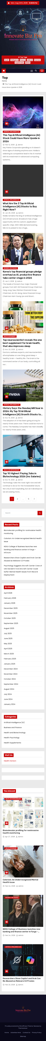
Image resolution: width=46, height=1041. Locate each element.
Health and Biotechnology (11, 470)
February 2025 (10, 659)
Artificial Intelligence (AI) (11, 131)
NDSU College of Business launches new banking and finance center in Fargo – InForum (20, 549)
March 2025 (9, 654)
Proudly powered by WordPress (16, 1026)
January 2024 (9, 704)
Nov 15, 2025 (10, 418)
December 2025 (11, 608)
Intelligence (14, 60)
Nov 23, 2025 (10, 349)
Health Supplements (10, 336)
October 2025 (10, 618)
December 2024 (11, 669)
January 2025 (9, 664)
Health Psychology (11, 737)
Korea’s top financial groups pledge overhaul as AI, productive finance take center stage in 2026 (22, 274)
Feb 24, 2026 (10, 886)
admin (20, 145)
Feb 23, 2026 (10, 985)
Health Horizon (10, 761)
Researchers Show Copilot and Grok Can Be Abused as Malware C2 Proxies (22, 979)
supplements (19, 63)
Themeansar (22, 1028)
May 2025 (8, 643)
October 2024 (10, 679)
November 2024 (10, 674)
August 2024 (9, 689)
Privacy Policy (36, 1033)
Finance (22, 60)
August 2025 (9, 628)
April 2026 (8, 593)
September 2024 (11, 684)
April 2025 (8, 648)
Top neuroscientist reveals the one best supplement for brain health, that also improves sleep (22, 343)
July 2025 (8, 633)
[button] (36, 70)
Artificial (30, 60)
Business (37, 60)
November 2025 (10, 613)
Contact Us (26, 1033)
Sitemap (23, 1036)
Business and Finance (10, 268)
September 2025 (11, 623)
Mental (28, 63)
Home (4, 81)
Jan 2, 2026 (10, 281)
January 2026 (9, 603)
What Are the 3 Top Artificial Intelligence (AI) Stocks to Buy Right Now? (20, 206)
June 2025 (8, 638)
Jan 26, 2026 (10, 213)
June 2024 (8, 699)
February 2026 (10, 598)
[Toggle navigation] (31, 70)
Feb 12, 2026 (10, 145)
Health (7, 60)
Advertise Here (16, 1033)
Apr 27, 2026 (10, 837)
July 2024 (8, 694)
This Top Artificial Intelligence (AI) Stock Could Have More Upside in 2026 (21, 138)
